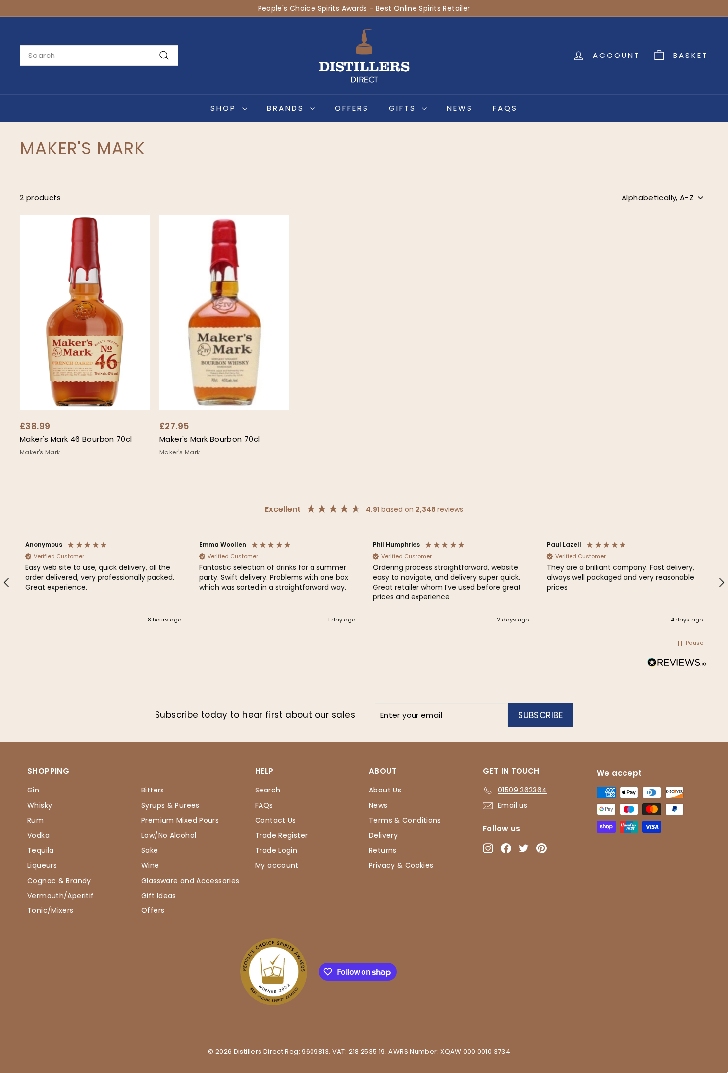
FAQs (505, 108)
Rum (35, 820)
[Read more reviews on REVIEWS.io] (677, 664)
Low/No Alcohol (168, 835)
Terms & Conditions (405, 820)
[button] (103, 582)
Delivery (383, 835)
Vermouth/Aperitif (60, 896)
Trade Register (281, 835)
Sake (149, 850)
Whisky (39, 805)
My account (277, 865)
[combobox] (99, 55)
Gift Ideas (158, 896)
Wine (150, 865)
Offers (352, 108)
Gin (33, 790)
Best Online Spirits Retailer (423, 8)
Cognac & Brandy (59, 881)
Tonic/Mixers (50, 910)
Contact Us (275, 820)
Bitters (152, 790)
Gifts (404, 108)
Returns (383, 850)
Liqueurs (42, 865)
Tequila (40, 850)
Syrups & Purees (170, 805)
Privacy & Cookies (401, 865)
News (460, 108)
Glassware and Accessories (190, 881)
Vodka (38, 835)
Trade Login (276, 850)
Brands (287, 108)
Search (267, 790)
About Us (385, 790)
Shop (225, 108)
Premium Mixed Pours (180, 820)
